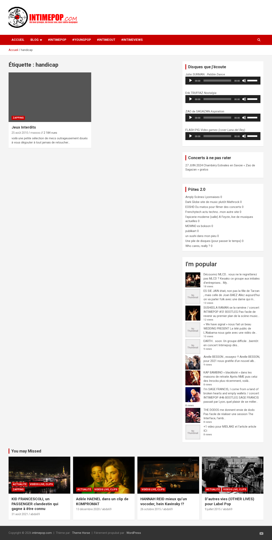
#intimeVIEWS (132, 40)
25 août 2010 (20, 132)
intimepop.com (42, 533)
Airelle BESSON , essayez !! (221, 357)
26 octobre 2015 (150, 509)
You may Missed (26, 451)
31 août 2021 (20, 514)
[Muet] (244, 81)
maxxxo (35, 132)
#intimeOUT (106, 40)
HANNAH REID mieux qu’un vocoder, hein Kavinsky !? (163, 501)
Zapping (18, 117)
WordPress (133, 533)
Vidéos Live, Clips (41, 484)
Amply (189, 197)
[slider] (252, 80)
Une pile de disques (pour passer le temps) (213, 241)
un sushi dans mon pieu (200, 236)
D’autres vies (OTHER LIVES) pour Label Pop (229, 501)
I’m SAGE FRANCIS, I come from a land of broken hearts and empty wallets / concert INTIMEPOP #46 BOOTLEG (231, 393)
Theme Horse (81, 533)
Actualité (19, 484)
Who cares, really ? (197, 246)
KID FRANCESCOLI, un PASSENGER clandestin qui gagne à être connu (35, 504)
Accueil (18, 40)
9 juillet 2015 (213, 509)
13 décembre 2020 (88, 509)
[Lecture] (191, 81)
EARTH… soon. (213, 341)
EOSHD (190, 207)
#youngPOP (81, 40)
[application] (222, 81)
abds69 (35, 514)
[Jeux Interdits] (49, 97)
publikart (190, 231)
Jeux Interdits (24, 127)
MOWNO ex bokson (198, 226)
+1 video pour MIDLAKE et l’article (226, 426)
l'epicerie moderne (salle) (201, 217)
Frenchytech (193, 212)
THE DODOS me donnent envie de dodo (229, 410)
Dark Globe (192, 202)
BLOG (34, 40)
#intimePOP (57, 40)
